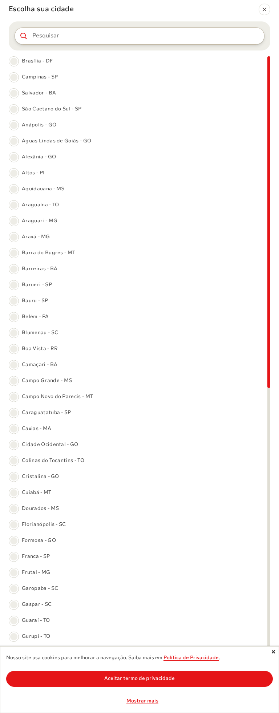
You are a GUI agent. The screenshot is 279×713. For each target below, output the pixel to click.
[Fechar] (264, 9)
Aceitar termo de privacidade (139, 678)
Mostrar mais (142, 701)
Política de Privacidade (191, 658)
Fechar (272, 653)
